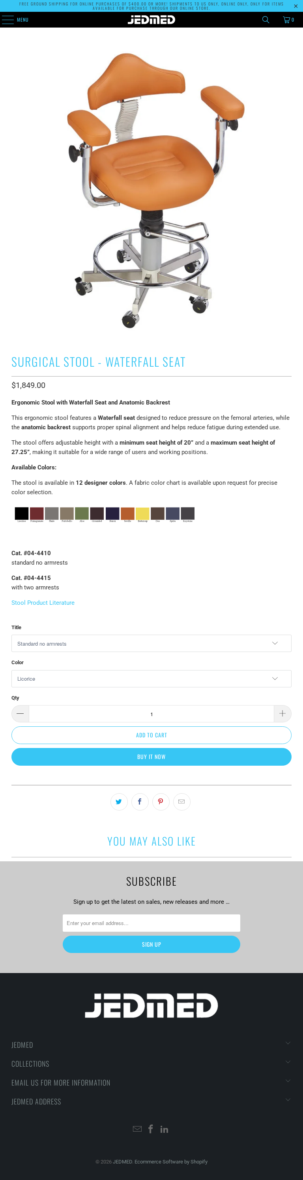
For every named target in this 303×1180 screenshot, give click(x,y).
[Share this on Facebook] (140, 802)
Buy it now (151, 756)
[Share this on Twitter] (119, 802)
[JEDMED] (151, 20)
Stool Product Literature (43, 602)
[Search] (265, 20)
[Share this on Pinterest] (161, 802)
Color (17, 662)
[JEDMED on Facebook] (151, 1130)
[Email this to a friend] (182, 802)
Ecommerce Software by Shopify (171, 1162)
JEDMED (122, 1162)
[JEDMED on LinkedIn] (165, 1130)
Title (16, 627)
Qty (15, 698)
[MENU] (3, 20)
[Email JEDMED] (137, 1130)
